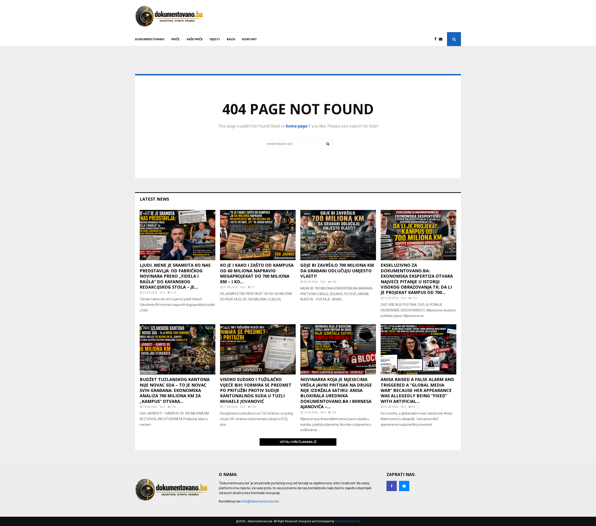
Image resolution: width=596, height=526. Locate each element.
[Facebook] (436, 39)
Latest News (154, 199)
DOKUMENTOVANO (149, 39)
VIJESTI (215, 39)
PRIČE (175, 39)
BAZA (231, 39)
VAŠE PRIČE (194, 39)
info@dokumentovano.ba (260, 501)
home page (296, 126)
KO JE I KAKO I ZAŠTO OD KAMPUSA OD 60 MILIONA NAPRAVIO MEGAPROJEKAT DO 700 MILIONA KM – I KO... (257, 273)
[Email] (442, 39)
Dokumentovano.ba (347, 521)
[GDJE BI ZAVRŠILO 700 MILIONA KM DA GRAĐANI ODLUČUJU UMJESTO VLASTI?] (338, 235)
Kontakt (249, 39)
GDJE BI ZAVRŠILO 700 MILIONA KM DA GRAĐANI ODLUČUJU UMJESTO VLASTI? (337, 270)
